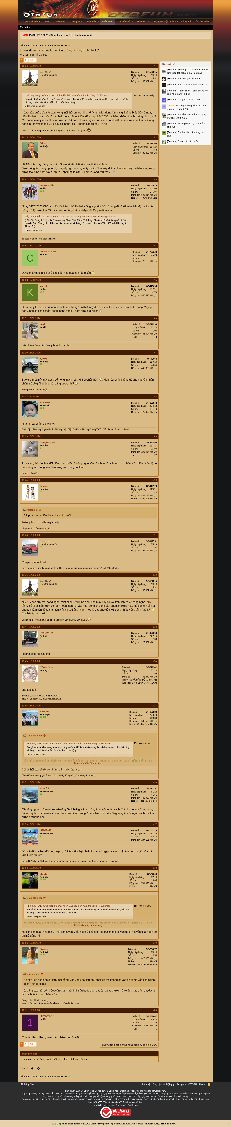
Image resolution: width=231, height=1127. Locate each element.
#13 (155, 626)
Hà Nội (153, 886)
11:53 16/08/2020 (31, 824)
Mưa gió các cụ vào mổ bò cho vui (186, 125)
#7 (155, 352)
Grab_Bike (28, 54)
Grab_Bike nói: (34, 735)
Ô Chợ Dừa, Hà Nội (147, 724)
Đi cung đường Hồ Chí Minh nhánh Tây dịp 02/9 (186, 107)
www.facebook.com (147, 964)
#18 (155, 868)
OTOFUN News (196, 1084)
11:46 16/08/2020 (31, 705)
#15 (155, 705)
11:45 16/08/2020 (31, 661)
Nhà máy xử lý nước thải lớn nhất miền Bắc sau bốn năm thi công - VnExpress (67, 95)
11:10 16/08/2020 (31, 352)
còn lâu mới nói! (149, 801)
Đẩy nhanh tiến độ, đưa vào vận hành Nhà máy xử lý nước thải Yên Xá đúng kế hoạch (71, 216)
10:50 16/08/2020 (31, 245)
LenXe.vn (59, 21)
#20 (155, 1010)
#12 (155, 574)
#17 (155, 824)
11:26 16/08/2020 (31, 535)
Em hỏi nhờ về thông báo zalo (186, 134)
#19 (155, 943)
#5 (155, 280)
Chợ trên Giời (150, 198)
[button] (98, 22)
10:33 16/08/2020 (31, 137)
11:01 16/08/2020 (31, 318)
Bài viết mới (169, 64)
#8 (155, 396)
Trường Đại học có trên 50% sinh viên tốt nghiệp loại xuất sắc (187, 71)
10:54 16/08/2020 (31, 280)
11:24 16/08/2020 (31, 480)
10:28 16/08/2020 (31, 66)
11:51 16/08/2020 (31, 782)
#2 (155, 137)
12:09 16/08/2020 (31, 943)
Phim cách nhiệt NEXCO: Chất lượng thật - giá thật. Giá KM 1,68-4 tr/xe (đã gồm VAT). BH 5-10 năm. (119, 1123)
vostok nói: (32, 509)
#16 (155, 782)
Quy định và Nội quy (163, 1084)
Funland (141, 21)
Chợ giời (158, 21)
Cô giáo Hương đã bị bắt (185, 99)
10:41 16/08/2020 (31, 179)
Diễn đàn (107, 21)
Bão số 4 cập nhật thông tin (187, 84)
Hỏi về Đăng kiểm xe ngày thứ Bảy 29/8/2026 (186, 116)
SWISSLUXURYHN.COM (144, 683)
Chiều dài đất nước (182, 141)
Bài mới (91, 21)
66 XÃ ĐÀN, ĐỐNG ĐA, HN (143, 680)
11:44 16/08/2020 (31, 626)
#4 (155, 245)
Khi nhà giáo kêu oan (184, 78)
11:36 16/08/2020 (31, 574)
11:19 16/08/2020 (31, 436)
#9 (155, 436)
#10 (155, 480)
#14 (155, 661)
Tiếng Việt (28, 1084)
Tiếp (32, 60)
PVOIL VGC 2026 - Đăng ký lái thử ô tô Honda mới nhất (61, 35)
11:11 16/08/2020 (31, 396)
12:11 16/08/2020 (31, 1010)
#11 (155, 535)
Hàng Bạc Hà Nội (148, 498)
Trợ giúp (181, 1084)
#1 (155, 66)
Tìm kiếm (25, 27)
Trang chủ (76, 21)
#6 (155, 318)
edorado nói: (33, 974)
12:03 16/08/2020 (31, 868)
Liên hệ (146, 1084)
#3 (155, 179)
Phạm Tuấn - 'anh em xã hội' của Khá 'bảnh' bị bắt (188, 92)
